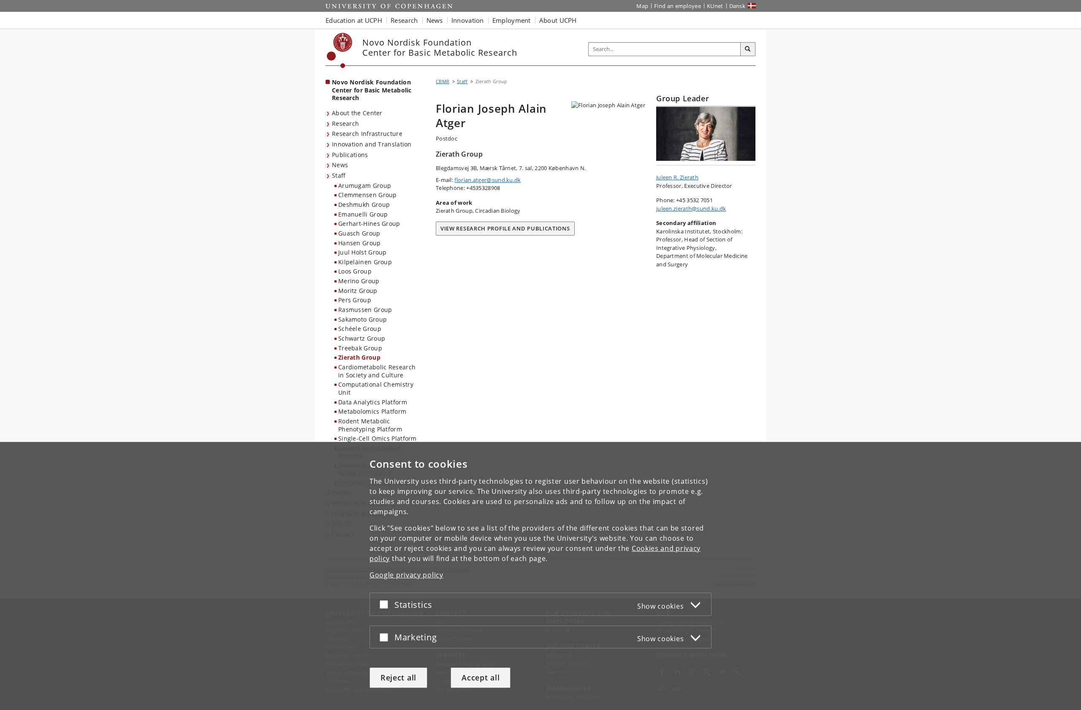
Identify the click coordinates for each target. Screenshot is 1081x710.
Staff (339, 175)
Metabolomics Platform (372, 411)
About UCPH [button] (558, 20)
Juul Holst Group (362, 252)
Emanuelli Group (363, 214)
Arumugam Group (364, 186)
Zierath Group (359, 357)
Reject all (398, 677)
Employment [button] (511, 20)
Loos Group (355, 271)
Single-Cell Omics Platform (377, 438)
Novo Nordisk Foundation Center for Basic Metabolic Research (372, 90)
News (340, 165)
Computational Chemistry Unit (375, 388)
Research (345, 123)
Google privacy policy (406, 575)
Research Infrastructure (367, 134)
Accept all (481, 677)
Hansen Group (359, 243)
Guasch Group (359, 233)
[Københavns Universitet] (340, 50)
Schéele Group (359, 329)
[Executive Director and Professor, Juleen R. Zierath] (705, 134)
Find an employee (677, 6)
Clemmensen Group (367, 195)
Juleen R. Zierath (677, 177)
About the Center (357, 113)
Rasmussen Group (365, 310)
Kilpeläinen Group (365, 262)
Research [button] (404, 20)
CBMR (442, 81)
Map (642, 6)
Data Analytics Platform (372, 402)
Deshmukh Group (364, 205)
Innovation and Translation (372, 144)
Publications (350, 155)
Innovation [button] (467, 20)
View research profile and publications (505, 228)
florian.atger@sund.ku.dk (487, 180)
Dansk (737, 6)
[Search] (747, 49)
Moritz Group (358, 291)
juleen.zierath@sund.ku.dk (691, 208)
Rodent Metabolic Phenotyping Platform (370, 425)
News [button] (434, 20)
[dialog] (540, 576)
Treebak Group (360, 348)
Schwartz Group (361, 338)
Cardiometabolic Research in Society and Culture (377, 371)
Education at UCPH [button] (354, 20)
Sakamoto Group (362, 319)
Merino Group (359, 281)
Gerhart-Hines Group (369, 224)
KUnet (715, 6)
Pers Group (354, 300)
